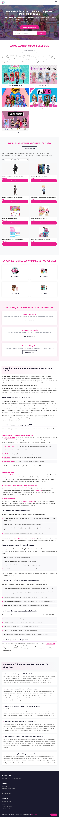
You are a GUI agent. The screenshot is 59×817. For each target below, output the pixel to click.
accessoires (33, 538)
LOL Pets (39, 490)
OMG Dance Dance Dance (11, 446)
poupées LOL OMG (9, 437)
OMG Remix (7, 457)
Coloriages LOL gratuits (29, 346)
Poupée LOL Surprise (7, 804)
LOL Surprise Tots (26, 488)
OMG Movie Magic (9, 461)
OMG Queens (7, 454)
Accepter (54, 814)
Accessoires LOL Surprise (29, 330)
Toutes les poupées (29, 50)
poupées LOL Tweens (10, 475)
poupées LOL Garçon (29, 501)
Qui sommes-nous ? (6, 793)
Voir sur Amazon (15, 180)
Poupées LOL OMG (6, 801)
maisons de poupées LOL (18, 538)
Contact (4, 791)
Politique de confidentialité (8, 788)
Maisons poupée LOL (29, 314)
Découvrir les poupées (29, 27)
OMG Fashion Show (9, 450)
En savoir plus (34, 814)
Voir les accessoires (29, 336)
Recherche (41, 33)
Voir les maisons (29, 320)
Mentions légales (6, 786)
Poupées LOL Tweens (7, 806)
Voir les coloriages (29, 352)
